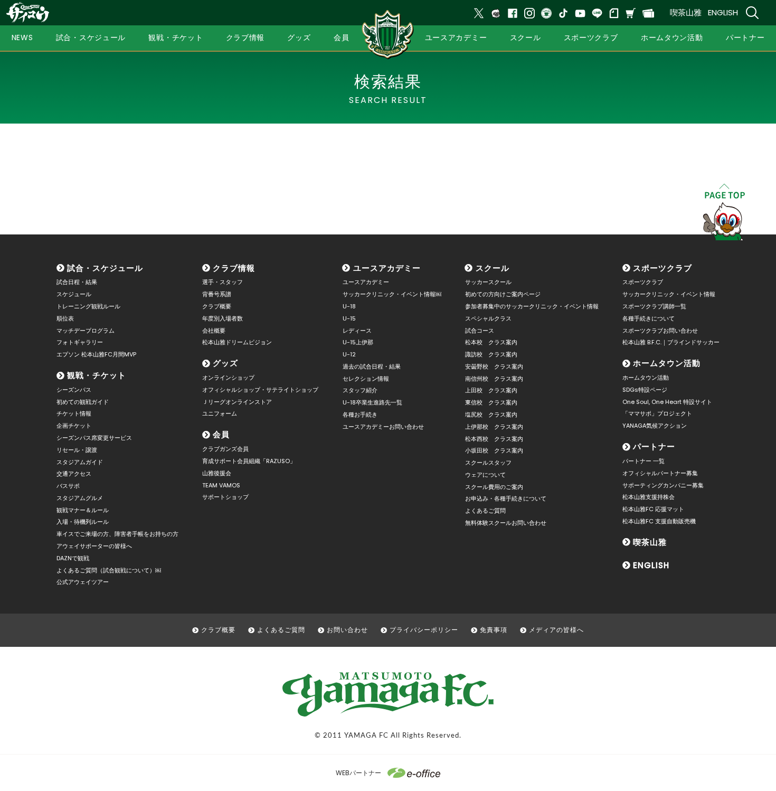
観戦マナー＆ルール (82, 510)
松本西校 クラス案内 (494, 439)
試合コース (479, 330)
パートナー (654, 446)
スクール (492, 268)
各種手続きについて (648, 318)
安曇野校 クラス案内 (494, 366)
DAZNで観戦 (72, 558)
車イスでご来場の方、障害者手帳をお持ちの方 (117, 534)
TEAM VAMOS (221, 485)
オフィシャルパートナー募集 (660, 473)
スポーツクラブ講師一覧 (654, 306)
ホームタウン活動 (667, 363)
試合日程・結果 (76, 282)
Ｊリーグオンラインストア (237, 402)
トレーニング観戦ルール (88, 306)
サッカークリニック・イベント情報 (668, 294)
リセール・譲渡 (76, 450)
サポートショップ (225, 497)
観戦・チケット (96, 375)
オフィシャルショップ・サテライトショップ (260, 389)
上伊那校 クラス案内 (494, 426)
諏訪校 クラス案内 (491, 354)
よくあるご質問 (485, 510)
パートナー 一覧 (643, 461)
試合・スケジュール (105, 268)
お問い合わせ (347, 629)
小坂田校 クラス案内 (494, 450)
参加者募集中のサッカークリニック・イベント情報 (532, 306)
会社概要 (213, 330)
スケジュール (73, 294)
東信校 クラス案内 (491, 402)
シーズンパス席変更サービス (94, 438)
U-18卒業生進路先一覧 (372, 402)
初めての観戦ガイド (82, 402)
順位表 (65, 318)
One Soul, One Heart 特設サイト (667, 402)
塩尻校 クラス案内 (491, 414)
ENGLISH (723, 12)
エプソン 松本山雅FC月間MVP (96, 354)
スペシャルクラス (488, 318)
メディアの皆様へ (556, 629)
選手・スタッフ (222, 282)
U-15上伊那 (358, 342)
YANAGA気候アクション (654, 425)
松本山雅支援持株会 (648, 497)
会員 (221, 434)
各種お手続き (360, 414)
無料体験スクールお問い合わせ (505, 523)
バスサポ (68, 486)
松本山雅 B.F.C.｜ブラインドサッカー (671, 342)
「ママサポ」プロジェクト (657, 413)
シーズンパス (73, 389)
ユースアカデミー (387, 268)
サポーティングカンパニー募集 (663, 485)
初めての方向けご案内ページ (503, 294)
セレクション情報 (366, 378)
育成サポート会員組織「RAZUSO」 (249, 461)
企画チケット (73, 425)
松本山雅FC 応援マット (653, 509)
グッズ (225, 363)
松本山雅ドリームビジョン (237, 342)
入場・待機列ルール (82, 521)
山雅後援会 (216, 473)
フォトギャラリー (79, 342)
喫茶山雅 (686, 12)
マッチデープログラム (85, 330)
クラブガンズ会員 (225, 449)
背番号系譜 (216, 294)
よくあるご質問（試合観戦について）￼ (108, 570)
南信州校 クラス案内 (494, 378)
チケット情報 (73, 413)
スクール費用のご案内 (494, 487)
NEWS (22, 37)
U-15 (349, 318)
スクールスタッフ (488, 462)
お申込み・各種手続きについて (505, 498)
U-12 (349, 354)
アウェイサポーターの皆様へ (94, 546)
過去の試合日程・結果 (372, 366)
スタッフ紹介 (360, 390)
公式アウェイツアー (82, 582)
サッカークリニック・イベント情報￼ (392, 294)
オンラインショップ (228, 377)
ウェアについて (485, 474)
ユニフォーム (219, 413)
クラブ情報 (234, 268)
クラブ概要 (216, 306)
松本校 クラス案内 (491, 342)
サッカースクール (488, 282)
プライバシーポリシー (424, 629)
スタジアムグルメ (79, 498)
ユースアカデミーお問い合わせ (383, 426)
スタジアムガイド (79, 462)
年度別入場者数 (222, 318)
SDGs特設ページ (644, 389)
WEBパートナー (358, 772)
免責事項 (493, 629)
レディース (357, 330)
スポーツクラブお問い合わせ (660, 330)
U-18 (349, 306)
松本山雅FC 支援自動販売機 (659, 521)
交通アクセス (73, 473)
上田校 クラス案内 (491, 390)
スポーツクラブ (662, 268)
